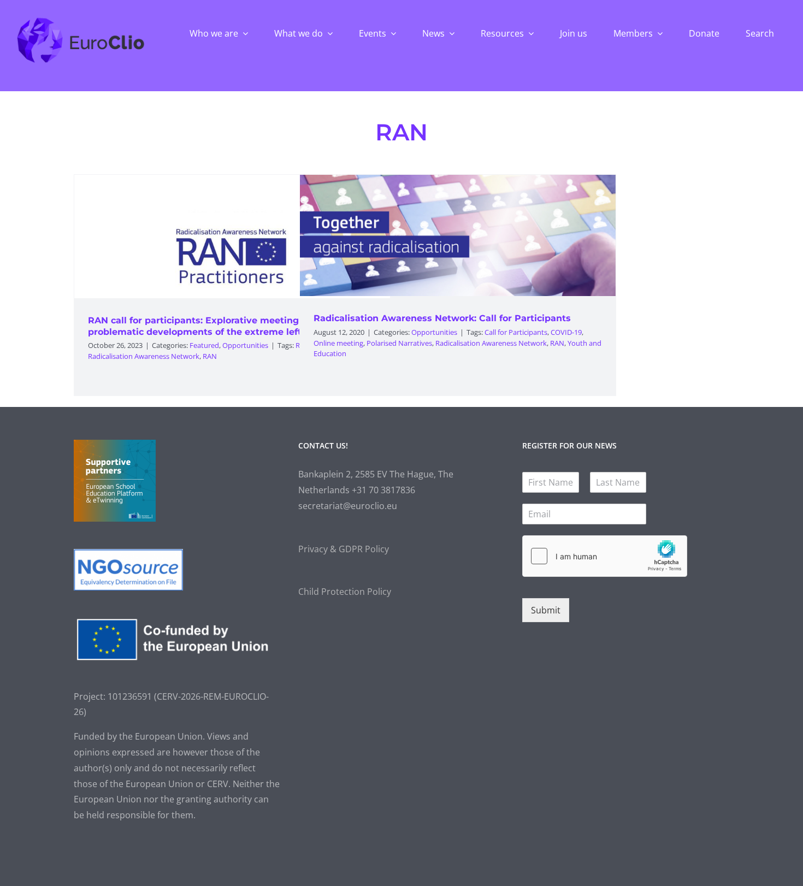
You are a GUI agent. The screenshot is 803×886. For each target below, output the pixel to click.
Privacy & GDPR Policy (343, 549)
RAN (210, 356)
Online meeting (338, 343)
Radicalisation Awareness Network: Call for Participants (442, 318)
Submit (545, 610)
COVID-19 (566, 332)
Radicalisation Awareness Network (143, 356)
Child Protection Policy (344, 592)
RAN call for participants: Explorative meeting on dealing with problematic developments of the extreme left (231, 326)
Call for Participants (516, 332)
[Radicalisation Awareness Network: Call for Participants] (458, 235)
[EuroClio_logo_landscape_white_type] (80, 20)
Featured (204, 345)
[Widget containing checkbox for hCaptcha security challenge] (604, 556)
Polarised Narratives (399, 343)
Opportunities (245, 345)
